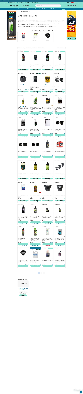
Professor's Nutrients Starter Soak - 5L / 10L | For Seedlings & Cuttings (60, 108)
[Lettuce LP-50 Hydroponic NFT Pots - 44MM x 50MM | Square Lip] (59, 166)
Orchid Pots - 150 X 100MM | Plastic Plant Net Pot (34, 152)
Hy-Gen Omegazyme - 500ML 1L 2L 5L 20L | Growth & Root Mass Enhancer (23, 196)
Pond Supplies (44, 8)
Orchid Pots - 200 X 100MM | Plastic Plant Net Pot (22, 152)
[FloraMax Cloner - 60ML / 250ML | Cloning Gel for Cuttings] (47, 210)
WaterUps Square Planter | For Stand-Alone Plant (22, 86)
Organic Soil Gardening (28, 8)
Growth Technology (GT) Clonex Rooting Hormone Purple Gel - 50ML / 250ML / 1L (35, 65)
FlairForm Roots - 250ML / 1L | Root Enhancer (22, 239)
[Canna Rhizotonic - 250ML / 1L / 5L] (47, 253)
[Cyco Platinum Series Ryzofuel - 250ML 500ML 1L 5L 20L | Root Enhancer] (59, 232)
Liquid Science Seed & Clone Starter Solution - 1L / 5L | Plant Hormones (34, 174)
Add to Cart (23, 91)
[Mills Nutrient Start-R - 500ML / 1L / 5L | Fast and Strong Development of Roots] (59, 144)
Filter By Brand (28, 47)
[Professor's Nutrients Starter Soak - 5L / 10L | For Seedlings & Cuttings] (59, 101)
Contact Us (73, 2)
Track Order (69, 2)
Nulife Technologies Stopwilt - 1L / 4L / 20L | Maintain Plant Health (47, 152)
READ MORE (23, 295)
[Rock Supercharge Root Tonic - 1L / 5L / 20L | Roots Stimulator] (47, 101)
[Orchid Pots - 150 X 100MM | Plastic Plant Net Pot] (35, 144)
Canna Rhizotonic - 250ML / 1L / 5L (47, 260)
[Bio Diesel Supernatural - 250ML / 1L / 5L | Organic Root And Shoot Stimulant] (59, 253)
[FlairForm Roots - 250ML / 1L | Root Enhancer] (23, 232)
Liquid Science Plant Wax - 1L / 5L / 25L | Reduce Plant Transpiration (47, 173)
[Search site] (60, 5)
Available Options (23, 69)
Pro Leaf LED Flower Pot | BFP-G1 (47, 129)
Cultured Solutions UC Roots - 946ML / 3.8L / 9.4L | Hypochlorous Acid (34, 261)
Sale (63, 8)
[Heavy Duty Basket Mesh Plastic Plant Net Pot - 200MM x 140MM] (47, 188)
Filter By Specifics (41, 47)
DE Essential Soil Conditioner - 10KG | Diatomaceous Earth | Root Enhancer (47, 239)
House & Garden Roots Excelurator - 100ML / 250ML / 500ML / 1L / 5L (35, 195)
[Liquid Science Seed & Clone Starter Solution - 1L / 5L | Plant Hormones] (35, 166)
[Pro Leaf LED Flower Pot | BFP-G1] (47, 123)
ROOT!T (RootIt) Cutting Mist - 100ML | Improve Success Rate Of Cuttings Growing (35, 108)
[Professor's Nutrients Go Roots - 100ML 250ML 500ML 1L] (23, 123)
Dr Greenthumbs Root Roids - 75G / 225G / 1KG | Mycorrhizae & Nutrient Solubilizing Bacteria (35, 87)
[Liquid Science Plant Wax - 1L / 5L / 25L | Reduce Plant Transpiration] (47, 166)
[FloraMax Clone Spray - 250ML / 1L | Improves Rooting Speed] (59, 210)
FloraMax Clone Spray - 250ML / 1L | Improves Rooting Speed (60, 217)
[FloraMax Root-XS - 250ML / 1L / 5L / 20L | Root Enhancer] (35, 210)
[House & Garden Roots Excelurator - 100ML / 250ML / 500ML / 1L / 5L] (35, 188)
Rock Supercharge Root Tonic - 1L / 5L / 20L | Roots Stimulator (47, 108)
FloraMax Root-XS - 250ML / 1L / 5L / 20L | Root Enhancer (35, 217)
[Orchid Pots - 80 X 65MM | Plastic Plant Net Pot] (59, 123)
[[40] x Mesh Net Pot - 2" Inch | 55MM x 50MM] (59, 79)
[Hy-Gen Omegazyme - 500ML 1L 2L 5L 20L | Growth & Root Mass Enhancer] (23, 188)
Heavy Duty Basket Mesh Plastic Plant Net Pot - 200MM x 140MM (47, 195)
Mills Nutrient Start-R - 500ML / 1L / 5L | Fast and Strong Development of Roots (60, 152)
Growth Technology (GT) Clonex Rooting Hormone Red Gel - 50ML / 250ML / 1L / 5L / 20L (23, 65)
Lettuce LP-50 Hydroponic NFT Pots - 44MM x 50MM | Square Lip (60, 173)
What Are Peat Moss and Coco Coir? (23, 289)
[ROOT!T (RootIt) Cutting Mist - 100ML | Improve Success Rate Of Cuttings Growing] (35, 101)
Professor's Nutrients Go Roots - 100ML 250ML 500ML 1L (23, 130)
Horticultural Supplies (52, 8)
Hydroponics (20, 8)
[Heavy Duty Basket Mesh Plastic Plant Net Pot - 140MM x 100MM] (59, 188)
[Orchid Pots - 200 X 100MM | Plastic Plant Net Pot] (23, 144)
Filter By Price (34, 47)
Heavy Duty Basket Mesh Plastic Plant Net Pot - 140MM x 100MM (60, 195)
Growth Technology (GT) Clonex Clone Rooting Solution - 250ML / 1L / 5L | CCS (60, 65)
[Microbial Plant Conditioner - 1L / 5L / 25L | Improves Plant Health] (23, 166)
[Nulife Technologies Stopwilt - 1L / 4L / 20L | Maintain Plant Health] (47, 144)
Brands (59, 8)
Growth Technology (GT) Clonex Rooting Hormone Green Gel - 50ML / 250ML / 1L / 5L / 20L (47, 65)
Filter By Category (21, 47)
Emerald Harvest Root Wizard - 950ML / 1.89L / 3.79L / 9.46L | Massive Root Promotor (35, 239)
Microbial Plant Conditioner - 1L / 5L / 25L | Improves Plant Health (23, 173)
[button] (69, 5)
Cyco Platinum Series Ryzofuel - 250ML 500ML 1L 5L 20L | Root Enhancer (59, 239)
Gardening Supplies (37, 8)
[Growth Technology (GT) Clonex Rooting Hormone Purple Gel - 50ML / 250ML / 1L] (35, 57)
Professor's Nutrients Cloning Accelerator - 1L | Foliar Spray (34, 130)
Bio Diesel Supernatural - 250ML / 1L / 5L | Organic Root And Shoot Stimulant (60, 261)
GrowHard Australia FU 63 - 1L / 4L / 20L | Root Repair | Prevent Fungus (23, 217)
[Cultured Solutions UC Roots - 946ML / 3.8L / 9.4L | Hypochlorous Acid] (35, 254)
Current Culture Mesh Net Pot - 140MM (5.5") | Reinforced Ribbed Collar (23, 261)
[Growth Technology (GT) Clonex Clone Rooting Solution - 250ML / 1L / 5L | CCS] (59, 57)
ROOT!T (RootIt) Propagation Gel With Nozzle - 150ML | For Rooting (23, 108)
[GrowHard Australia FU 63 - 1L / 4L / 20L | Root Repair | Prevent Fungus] (23, 210)
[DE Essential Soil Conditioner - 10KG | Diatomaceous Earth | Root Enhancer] (47, 232)
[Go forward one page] (44, 273)
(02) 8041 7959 (26, 5)
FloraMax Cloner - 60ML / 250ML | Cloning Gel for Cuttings (47, 217)
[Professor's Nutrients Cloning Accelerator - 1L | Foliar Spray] (35, 123)
